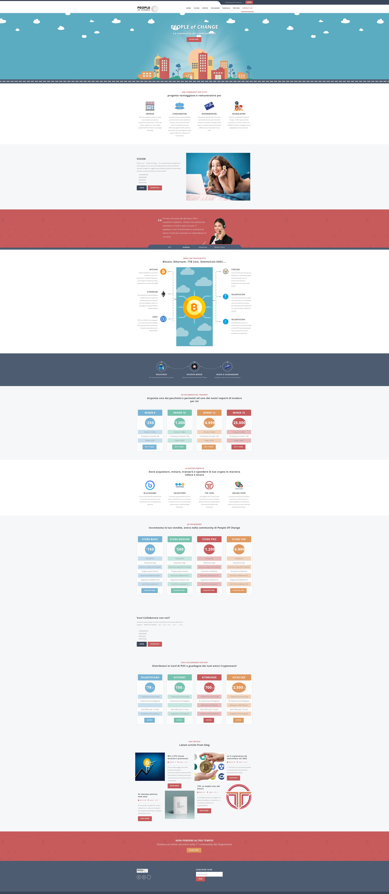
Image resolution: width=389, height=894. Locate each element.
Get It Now (149, 447)
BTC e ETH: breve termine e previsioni (178, 757)
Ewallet (207, 238)
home (188, 8)
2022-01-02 (232, 762)
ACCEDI (179, 720)
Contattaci (154, 188)
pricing (236, 8)
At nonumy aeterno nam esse (147, 795)
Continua (233, 778)
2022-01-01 (202, 792)
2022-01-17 (172, 762)
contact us (247, 8)
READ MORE (174, 786)
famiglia (226, 8)
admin (181, 762)
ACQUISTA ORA (179, 590)
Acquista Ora (208, 590)
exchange (215, 8)
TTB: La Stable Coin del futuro (208, 787)
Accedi (149, 720)
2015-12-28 (143, 800)
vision (196, 8)
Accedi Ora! (194, 39)
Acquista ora (149, 590)
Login (249, 2)
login (141, 188)
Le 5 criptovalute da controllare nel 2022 (237, 757)
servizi (205, 8)
